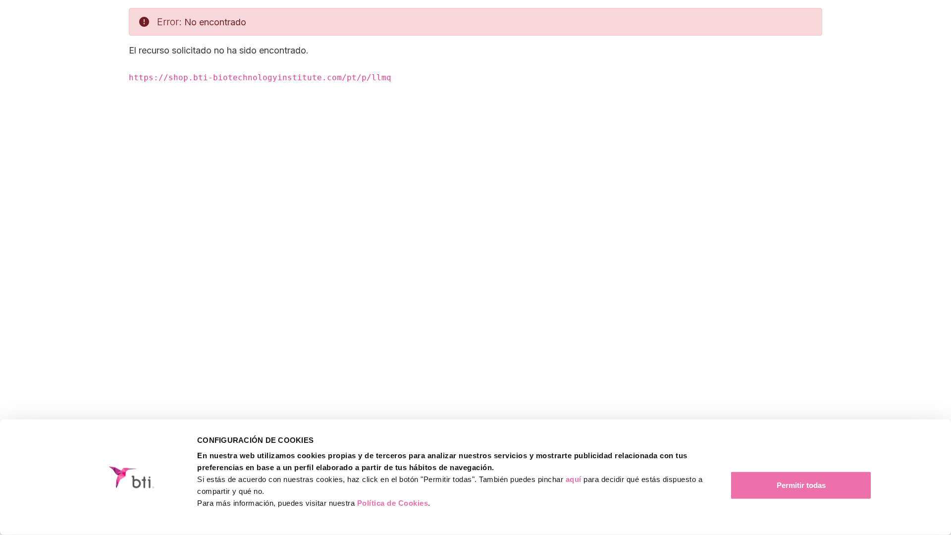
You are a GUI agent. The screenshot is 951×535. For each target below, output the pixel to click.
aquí (573, 479)
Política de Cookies (392, 503)
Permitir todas (801, 485)
